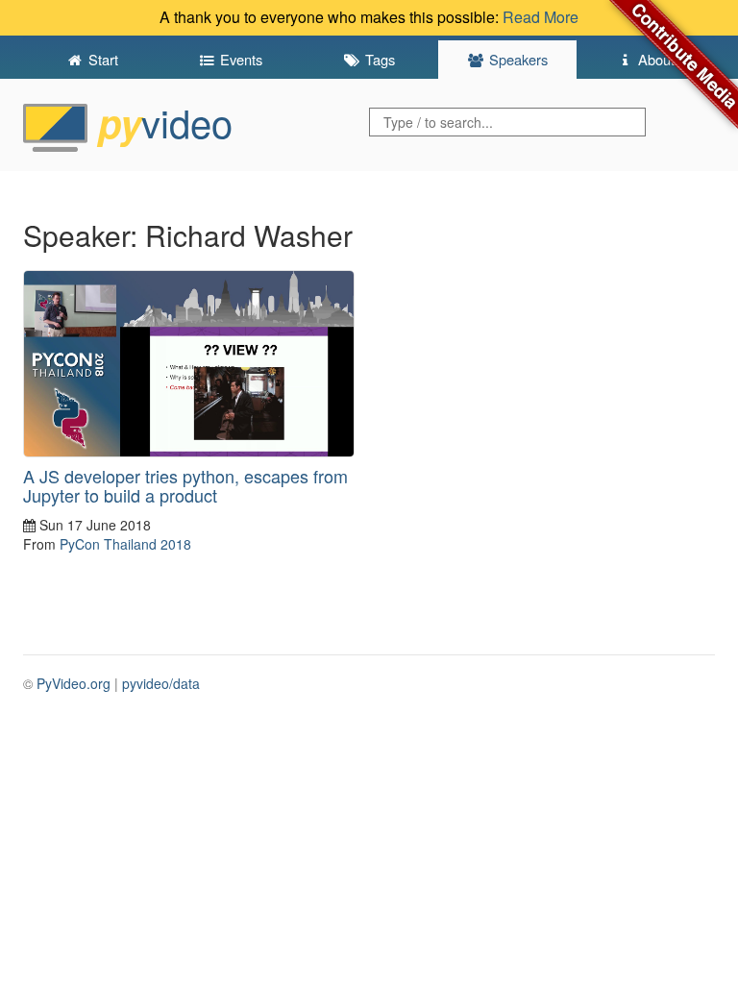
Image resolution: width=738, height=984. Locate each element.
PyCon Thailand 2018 (125, 544)
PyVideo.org (74, 683)
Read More (540, 17)
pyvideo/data (161, 683)
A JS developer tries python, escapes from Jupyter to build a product (185, 485)
